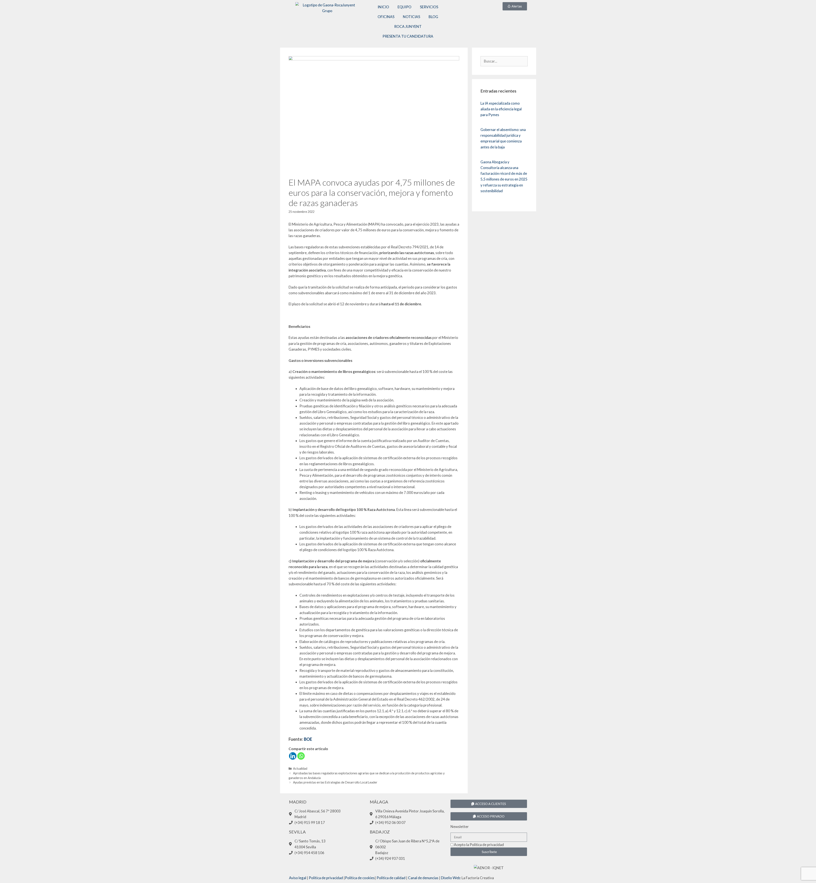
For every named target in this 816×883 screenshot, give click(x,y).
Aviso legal (297, 878)
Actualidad (300, 768)
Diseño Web (450, 878)
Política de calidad (391, 878)
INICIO (383, 7)
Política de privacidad (326, 878)
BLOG (433, 16)
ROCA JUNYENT (408, 26)
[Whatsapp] (301, 756)
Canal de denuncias (423, 878)
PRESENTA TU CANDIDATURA (407, 36)
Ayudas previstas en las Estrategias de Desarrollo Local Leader (335, 782)
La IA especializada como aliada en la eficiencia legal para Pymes (501, 109)
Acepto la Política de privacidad (479, 844)
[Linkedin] (292, 756)
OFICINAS (386, 16)
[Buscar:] (503, 61)
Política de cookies (360, 878)
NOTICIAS (411, 16)
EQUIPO (404, 7)
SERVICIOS (429, 7)
